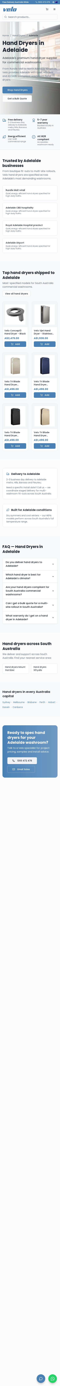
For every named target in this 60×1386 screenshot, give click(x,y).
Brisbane (32, 702)
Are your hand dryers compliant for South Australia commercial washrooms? (27, 590)
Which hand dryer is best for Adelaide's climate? (23, 576)
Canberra (18, 707)
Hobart (51, 702)
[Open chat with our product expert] (41, 1378)
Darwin (6, 707)
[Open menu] (54, 9)
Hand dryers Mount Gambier (15, 668)
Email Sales (23, 769)
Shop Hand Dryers (17, 90)
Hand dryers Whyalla (40, 668)
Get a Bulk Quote (17, 98)
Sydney (6, 702)
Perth (42, 702)
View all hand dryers (16, 293)
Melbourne (19, 702)
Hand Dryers (18, 35)
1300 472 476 (44, 2)
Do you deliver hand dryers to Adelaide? (24, 564)
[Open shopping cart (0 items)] (47, 9)
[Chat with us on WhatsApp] (52, 1378)
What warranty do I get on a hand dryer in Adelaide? (27, 617)
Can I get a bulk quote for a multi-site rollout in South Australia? (27, 605)
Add (17, 344)
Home (5, 35)
